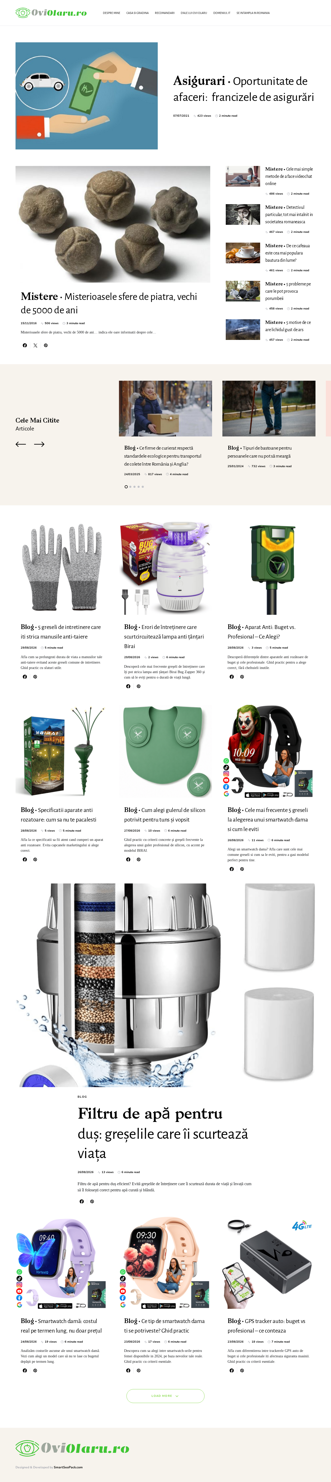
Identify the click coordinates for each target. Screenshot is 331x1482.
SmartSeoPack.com (68, 1467)
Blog (82, 1097)
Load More (162, 1396)
